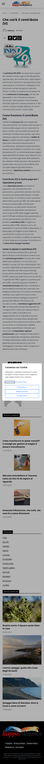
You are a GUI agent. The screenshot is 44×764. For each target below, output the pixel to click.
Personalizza (22, 387)
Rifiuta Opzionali (22, 392)
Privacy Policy (21, 382)
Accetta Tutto (22, 396)
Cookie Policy (10, 382)
